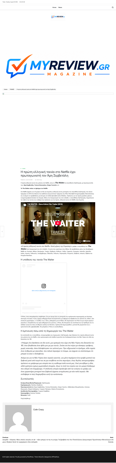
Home (54, 7)
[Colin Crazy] (18, 418)
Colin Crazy (39, 179)
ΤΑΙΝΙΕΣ (23, 168)
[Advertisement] (58, 38)
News (60, 7)
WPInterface (55, 457)
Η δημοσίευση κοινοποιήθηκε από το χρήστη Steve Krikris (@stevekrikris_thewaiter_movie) (46, 312)
